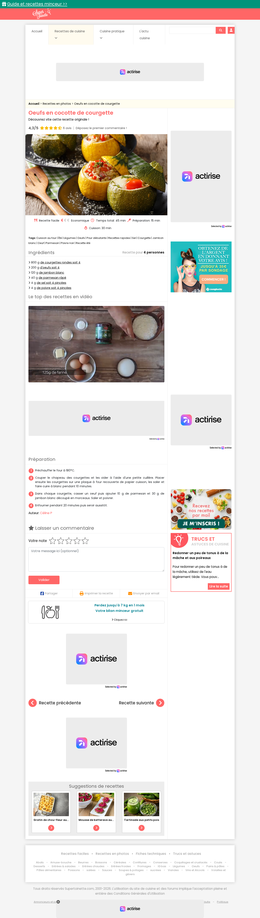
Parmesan (52, 243)
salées (91, 870)
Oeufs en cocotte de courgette (97, 104)
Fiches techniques (151, 853)
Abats (40, 862)
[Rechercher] (221, 30)
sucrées (155, 870)
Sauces (107, 870)
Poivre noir (67, 243)
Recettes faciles (75, 853)
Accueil (36, 31)
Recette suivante (136, 703)
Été (60, 238)
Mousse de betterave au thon (99, 820)
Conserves (160, 862)
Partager (51, 593)
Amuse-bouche (61, 862)
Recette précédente (60, 703)
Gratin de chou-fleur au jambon (56, 820)
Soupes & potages (131, 870)
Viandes (173, 870)
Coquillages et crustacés (190, 862)
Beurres (83, 862)
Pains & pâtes (215, 866)
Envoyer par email (146, 593)
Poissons (74, 870)
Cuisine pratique (112, 31)
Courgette (144, 238)
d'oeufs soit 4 (50, 267)
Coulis (218, 862)
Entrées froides (121, 866)
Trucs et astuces (187, 853)
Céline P (46, 513)
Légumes (70, 238)
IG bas (162, 866)
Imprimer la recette (99, 593)
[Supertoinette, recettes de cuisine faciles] (41, 14)
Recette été (83, 243)
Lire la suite (218, 586)
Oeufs (81, 238)
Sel (134, 238)
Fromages (144, 866)
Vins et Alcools (195, 870)
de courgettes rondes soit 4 (60, 262)
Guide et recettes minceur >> (37, 4)
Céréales (120, 862)
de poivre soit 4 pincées (54, 288)
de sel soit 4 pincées (51, 283)
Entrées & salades (64, 866)
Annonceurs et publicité (49, 902)
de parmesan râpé (52, 278)
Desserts (39, 866)
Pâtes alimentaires (49, 870)
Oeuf (41, 243)
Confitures (139, 862)
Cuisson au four (46, 238)
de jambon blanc (51, 273)
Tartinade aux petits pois (141, 820)
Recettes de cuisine (70, 31)
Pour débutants (96, 238)
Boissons (101, 862)
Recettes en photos (57, 104)
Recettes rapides (119, 238)
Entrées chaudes (93, 866)
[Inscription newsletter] (201, 509)
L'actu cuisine (145, 34)
